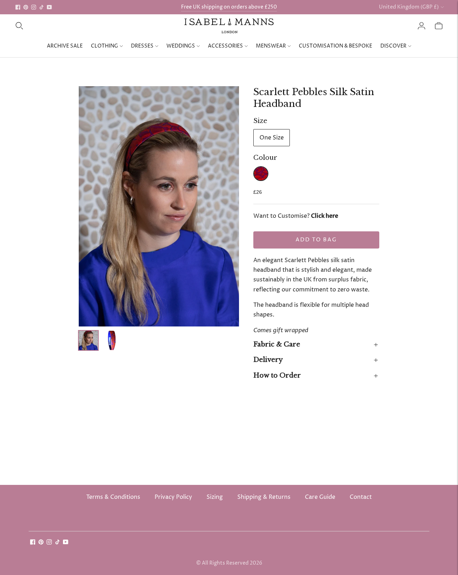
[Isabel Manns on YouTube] (49, 7)
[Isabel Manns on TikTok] (41, 7)
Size (260, 121)
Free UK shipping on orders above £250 (229, 7)
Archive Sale (65, 46)
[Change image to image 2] (112, 340)
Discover (393, 46)
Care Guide (320, 497)
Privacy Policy (173, 497)
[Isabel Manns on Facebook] (17, 7)
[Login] (421, 26)
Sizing (214, 497)
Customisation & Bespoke (335, 46)
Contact (361, 497)
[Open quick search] (19, 26)
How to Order (277, 375)
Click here (324, 216)
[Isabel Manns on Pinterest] (25, 7)
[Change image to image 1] (88, 340)
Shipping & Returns (264, 497)
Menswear (271, 46)
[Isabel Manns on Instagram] (33, 7)
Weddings (180, 46)
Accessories (225, 46)
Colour (265, 158)
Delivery (268, 360)
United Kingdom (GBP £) (409, 7)
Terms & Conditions (113, 497)
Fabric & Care (276, 344)
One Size (271, 138)
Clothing (104, 46)
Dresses (142, 46)
